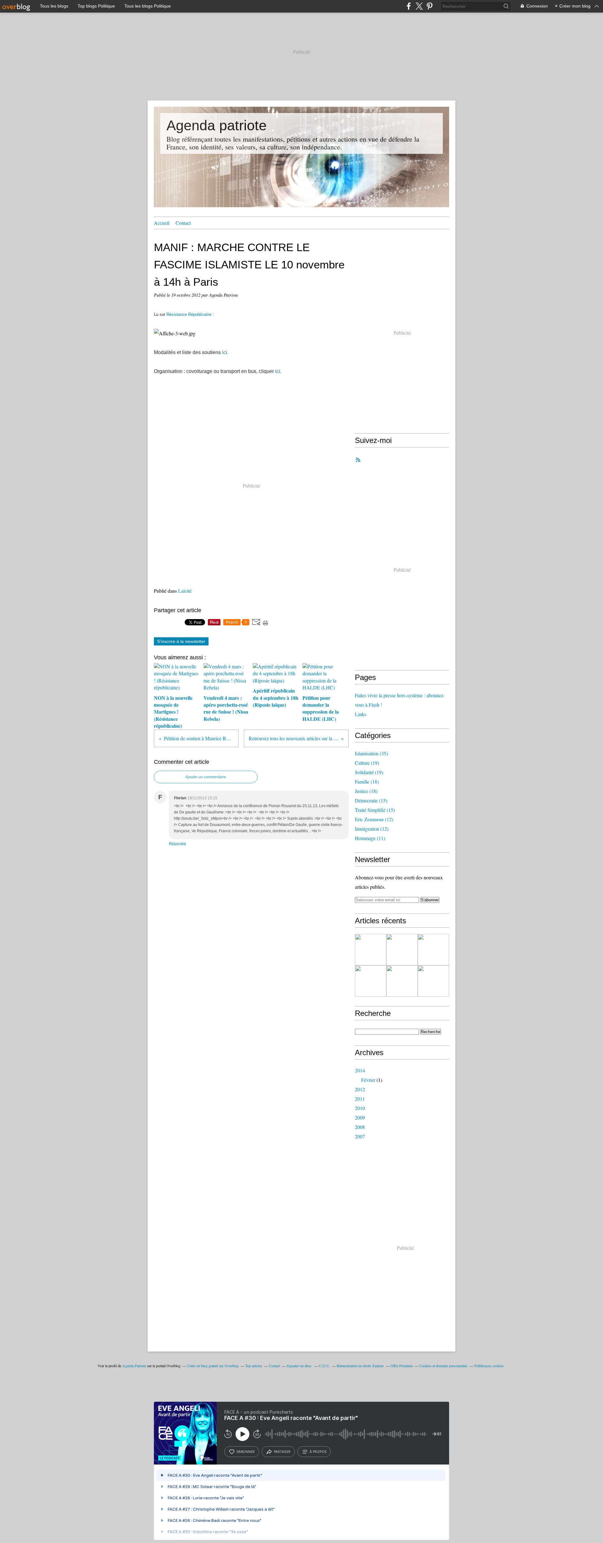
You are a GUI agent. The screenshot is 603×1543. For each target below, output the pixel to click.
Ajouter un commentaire (205, 777)
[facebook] (409, 6)
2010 (360, 1108)
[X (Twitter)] (419, 6)
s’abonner (245, 1452)
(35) (371, 753)
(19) (367, 762)
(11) (370, 838)
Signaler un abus (299, 1365)
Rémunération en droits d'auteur (360, 1365)
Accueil (161, 222)
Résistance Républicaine (188, 314)
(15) (371, 800)
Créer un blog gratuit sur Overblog (213, 1365)
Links (360, 714)
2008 (360, 1127)
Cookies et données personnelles (443, 1365)
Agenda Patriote (134, 1365)
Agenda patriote (216, 125)
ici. (225, 352)
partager (282, 1452)
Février (368, 1079)
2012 (360, 1089)
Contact (183, 222)
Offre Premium (401, 1365)
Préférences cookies (489, 1365)
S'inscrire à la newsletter (181, 641)
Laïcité (185, 590)
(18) (367, 781)
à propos (318, 1452)
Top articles (253, 1365)
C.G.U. (324, 1365)
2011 (360, 1098)
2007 (360, 1136)
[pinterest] (429, 6)
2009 (360, 1117)
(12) (374, 819)
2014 (360, 1070)
